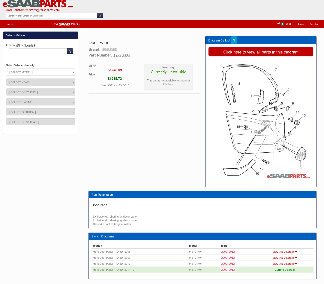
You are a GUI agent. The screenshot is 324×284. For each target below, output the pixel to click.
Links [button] (8, 24)
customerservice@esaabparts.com (37, 9)
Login (301, 24)
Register (314, 24)
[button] (66, 24)
